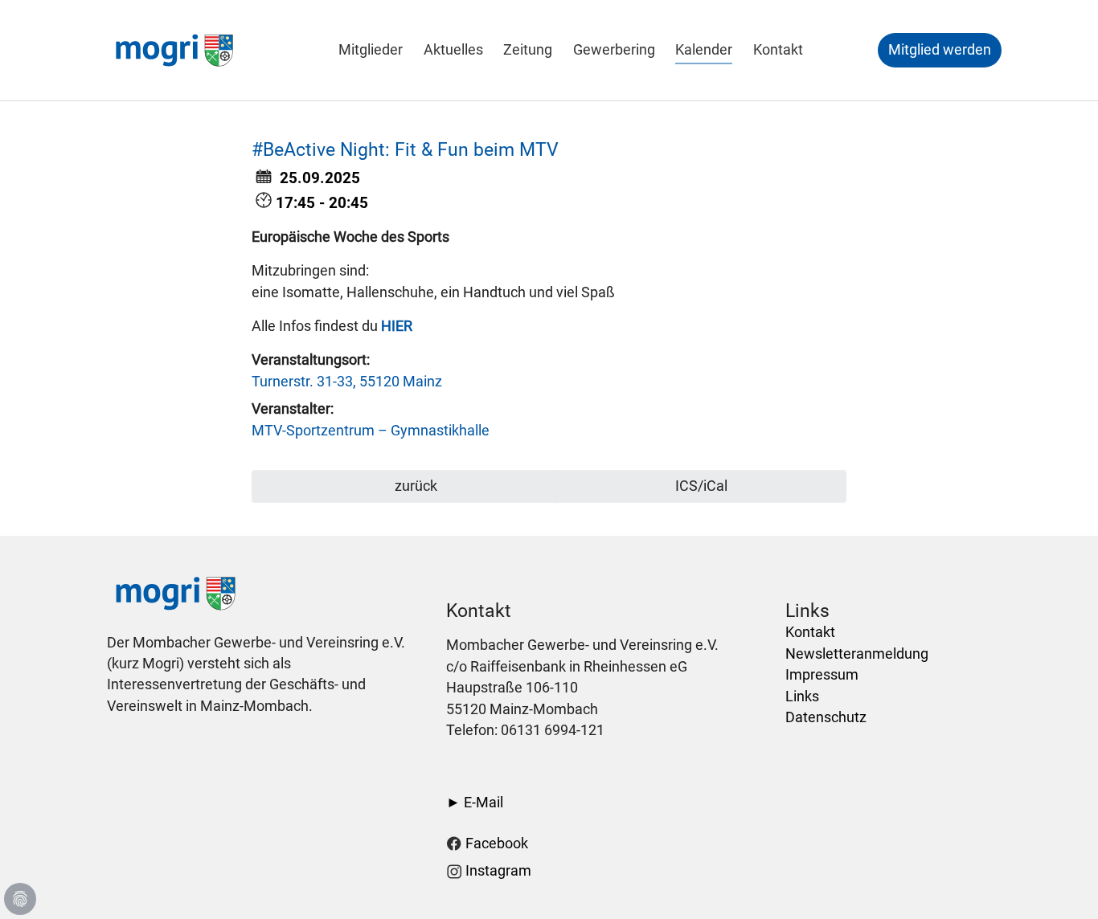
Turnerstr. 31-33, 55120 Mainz (347, 382)
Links (802, 696)
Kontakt (810, 632)
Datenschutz (826, 717)
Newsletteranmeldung (856, 654)
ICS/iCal (701, 486)
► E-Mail (474, 802)
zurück (414, 486)
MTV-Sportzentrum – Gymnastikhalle (371, 431)
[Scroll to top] (1060, 881)
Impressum (821, 675)
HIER (396, 326)
